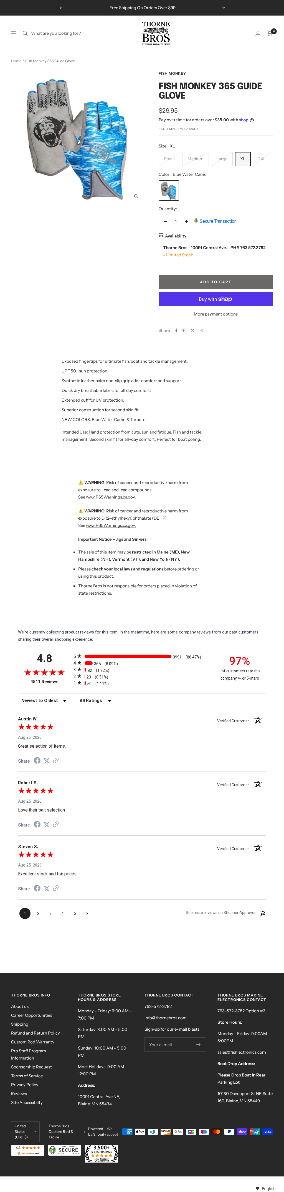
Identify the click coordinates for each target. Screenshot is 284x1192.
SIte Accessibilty (27, 1102)
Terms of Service (27, 1075)
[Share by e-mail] (202, 330)
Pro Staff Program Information (28, 1054)
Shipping (19, 1024)
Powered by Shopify (97, 1131)
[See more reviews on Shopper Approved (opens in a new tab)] (56, 760)
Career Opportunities (31, 1015)
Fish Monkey (172, 73)
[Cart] (270, 33)
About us (20, 1006)
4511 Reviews (51, 681)
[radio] (142, 656)
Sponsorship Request (31, 1067)
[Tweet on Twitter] (192, 330)
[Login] (257, 33)
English (268, 1188)
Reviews (19, 1093)
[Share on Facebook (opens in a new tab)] (37, 761)
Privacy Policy (24, 1084)
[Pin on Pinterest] (183, 330)
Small (169, 158)
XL (242, 158)
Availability (175, 236)
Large (221, 158)
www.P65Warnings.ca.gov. (111, 497)
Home (16, 61)
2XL (262, 158)
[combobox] (265, 1188)
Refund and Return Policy (35, 1033)
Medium (195, 158)
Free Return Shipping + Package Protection (142, 7)
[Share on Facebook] (176, 330)
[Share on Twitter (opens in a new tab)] (46, 760)
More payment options (216, 314)
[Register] (198, 1044)
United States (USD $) (21, 1131)
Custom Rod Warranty (32, 1042)
